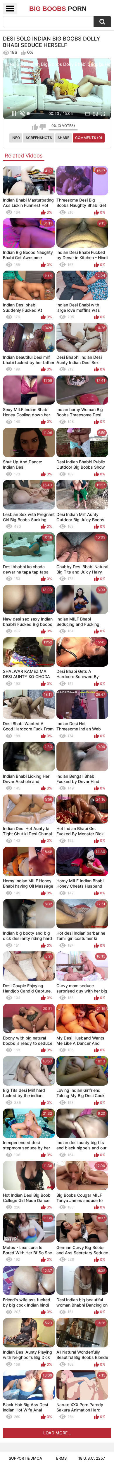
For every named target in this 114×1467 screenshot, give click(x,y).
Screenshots (39, 137)
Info (16, 137)
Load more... (57, 1432)
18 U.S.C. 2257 (91, 1458)
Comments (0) (88, 137)
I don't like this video (42, 127)
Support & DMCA (25, 1458)
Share (63, 137)
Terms (60, 1458)
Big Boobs (58, 8)
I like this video (35, 127)
